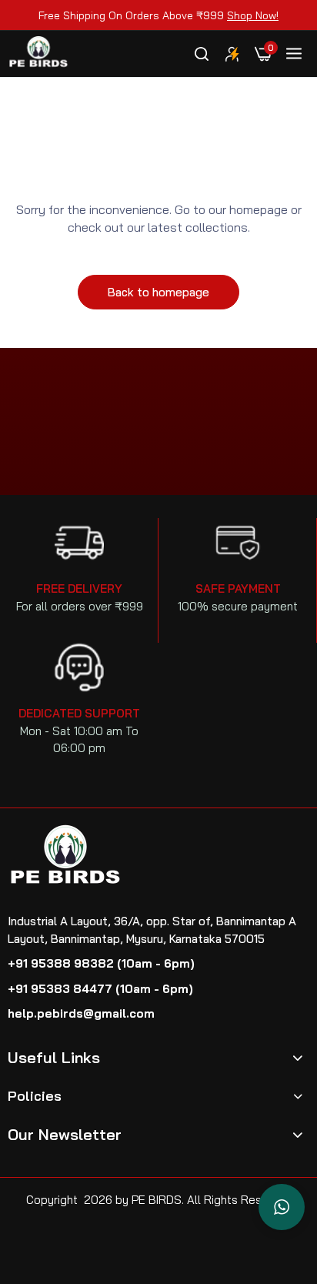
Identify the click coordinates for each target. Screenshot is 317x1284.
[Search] (201, 53)
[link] (232, 53)
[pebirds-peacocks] (38, 54)
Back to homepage (158, 292)
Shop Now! (253, 15)
